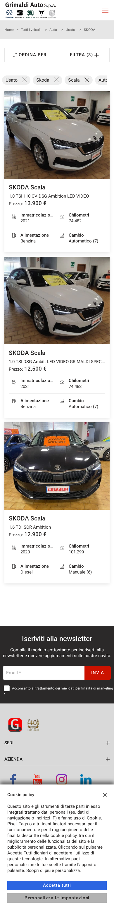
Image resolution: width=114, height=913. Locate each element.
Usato (70, 30)
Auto (53, 30)
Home (9, 30)
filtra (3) (82, 54)
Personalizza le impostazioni (57, 897)
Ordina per (32, 54)
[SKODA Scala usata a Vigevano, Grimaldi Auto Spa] (57, 135)
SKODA (89, 30)
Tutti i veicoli (31, 30)
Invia (97, 672)
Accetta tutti (57, 885)
